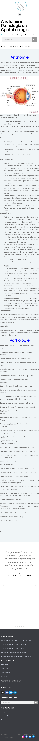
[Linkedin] (15, 692)
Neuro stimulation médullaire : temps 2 (13, 644)
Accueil (3, 35)
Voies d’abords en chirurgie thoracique (13, 652)
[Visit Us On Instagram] (23, 738)
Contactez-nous (6, 720)
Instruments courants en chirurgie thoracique (16, 656)
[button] (19, 14)
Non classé (26, 46)
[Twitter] (11, 692)
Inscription (4, 664)
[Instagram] (3, 692)
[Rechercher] (34, 39)
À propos (4, 712)
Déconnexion (5, 672)
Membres (4, 676)
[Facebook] (7, 692)
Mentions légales (6, 716)
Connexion (4, 668)
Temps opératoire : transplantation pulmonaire (16, 640)
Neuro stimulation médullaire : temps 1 (13, 648)
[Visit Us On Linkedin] (33, 738)
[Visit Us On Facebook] (26, 738)
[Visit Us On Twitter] (30, 738)
